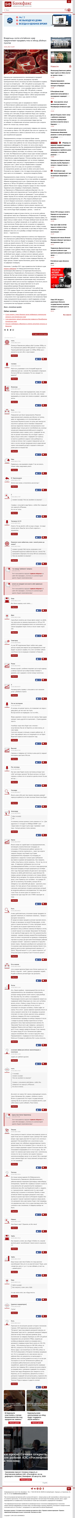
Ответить (14, 356)
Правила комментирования (50, 1510)
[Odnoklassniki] (43, 1488)
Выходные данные (9, 1510)
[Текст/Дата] (69, 10)
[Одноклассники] (8, 330)
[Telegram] (10, 330)
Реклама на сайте (36, 1512)
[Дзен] (37, 1488)
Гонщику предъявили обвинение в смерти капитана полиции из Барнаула (60, 83)
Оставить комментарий (40, 334)
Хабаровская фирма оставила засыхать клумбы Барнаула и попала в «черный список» (60, 162)
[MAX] (40, 1488)
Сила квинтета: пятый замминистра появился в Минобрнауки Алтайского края (60, 104)
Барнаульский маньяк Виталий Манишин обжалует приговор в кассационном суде (61, 240)
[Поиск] (66, 10)
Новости (55, 66)
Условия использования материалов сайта (28, 1510)
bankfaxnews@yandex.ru (20, 1493)
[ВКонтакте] (5, 330)
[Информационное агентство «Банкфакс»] (20, 4)
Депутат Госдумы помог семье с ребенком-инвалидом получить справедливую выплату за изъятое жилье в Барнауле (60, 119)
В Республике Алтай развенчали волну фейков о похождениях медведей (60, 94)
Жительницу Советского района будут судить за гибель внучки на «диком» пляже (61, 73)
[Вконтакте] (34, 1488)
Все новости (67, 315)
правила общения (36, 573)
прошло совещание (10, 268)
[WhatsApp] (13, 330)
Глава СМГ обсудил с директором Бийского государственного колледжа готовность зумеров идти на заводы (60, 304)
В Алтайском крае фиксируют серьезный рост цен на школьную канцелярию (61, 173)
